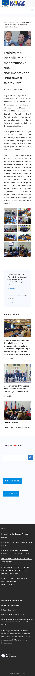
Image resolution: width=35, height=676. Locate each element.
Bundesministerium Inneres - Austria (13, 614)
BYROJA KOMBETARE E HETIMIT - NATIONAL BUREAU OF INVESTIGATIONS (15, 581)
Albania (4, 537)
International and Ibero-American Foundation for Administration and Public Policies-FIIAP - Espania (17, 621)
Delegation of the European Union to (15, 534)
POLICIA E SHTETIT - (9, 542)
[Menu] (32, 10)
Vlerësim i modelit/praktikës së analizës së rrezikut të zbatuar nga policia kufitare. (16, 389)
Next (9, 302)
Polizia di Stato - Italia (8, 610)
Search (30, 457)
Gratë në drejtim (11, 423)
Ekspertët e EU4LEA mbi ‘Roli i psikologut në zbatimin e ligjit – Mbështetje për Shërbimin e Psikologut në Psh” (17, 279)
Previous (13, 288)
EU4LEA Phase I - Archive (22, 427)
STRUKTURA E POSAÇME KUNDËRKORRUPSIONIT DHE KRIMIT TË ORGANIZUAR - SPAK (15, 570)
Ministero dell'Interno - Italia (10, 605)
